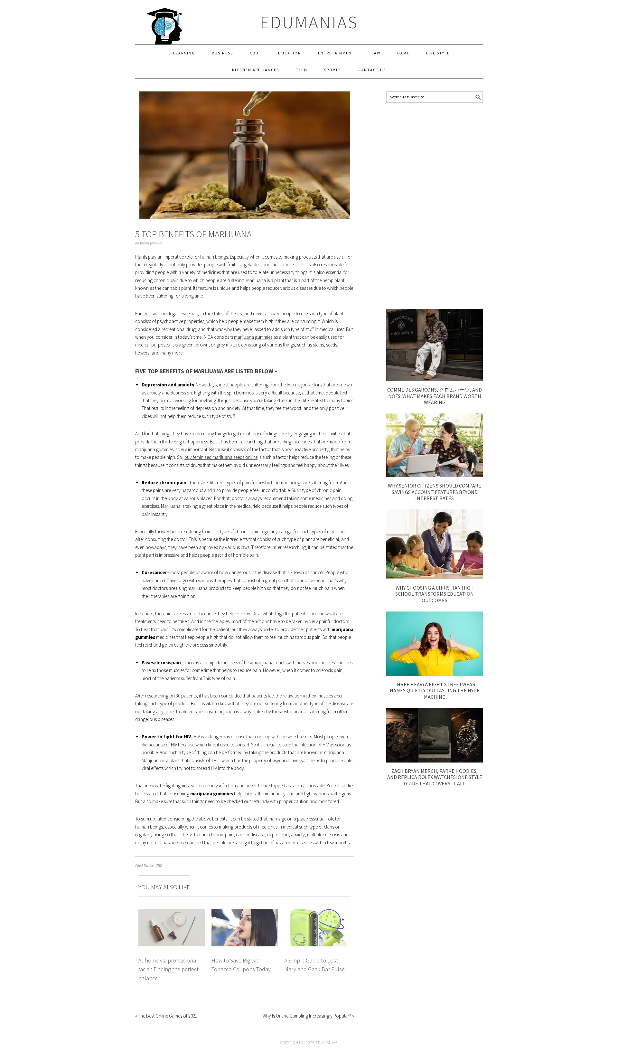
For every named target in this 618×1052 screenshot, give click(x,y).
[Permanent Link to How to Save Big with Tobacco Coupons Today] (244, 913)
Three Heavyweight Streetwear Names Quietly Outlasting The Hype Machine (435, 690)
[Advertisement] (434, 205)
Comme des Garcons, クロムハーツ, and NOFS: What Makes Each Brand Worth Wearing (434, 395)
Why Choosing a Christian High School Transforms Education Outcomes (434, 593)
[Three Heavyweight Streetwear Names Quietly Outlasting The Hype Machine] (434, 674)
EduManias (309, 22)
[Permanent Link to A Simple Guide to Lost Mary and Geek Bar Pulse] (317, 913)
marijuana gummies (253, 337)
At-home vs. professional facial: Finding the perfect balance (168, 969)
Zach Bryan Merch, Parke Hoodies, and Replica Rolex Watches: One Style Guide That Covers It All (434, 777)
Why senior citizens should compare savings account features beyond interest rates (434, 491)
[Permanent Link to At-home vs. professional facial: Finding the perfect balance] (171, 913)
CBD (159, 866)
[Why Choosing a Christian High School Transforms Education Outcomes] (434, 577)
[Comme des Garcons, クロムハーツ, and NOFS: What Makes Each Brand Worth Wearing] (434, 379)
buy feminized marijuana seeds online (221, 457)
